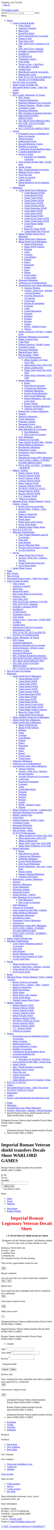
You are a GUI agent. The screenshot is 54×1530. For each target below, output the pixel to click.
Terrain (16, 131)
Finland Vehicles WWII (29, 475)
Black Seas (23, 31)
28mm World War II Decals (30, 555)
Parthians (28, 316)
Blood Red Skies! (26, 33)
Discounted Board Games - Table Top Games (27, 578)
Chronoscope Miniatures (35, 388)
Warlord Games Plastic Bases (31, 527)
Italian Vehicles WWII (28, 483)
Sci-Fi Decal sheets (27, 565)
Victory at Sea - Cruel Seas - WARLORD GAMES (31, 65)
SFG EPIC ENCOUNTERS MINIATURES (31, 124)
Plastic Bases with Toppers (30, 522)
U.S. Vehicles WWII (27, 496)
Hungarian (29, 265)
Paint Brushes (24, 542)
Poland (27, 272)
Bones (27, 383)
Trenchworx (24, 455)
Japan (26, 270)
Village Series (24, 180)
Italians (27, 267)
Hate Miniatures (31, 432)
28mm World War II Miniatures (32, 241)
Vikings (27, 329)
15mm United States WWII (36, 221)
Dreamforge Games (27, 450)
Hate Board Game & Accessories (33, 72)
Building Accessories (28, 146)
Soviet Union (30, 275)
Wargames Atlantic (27, 421)
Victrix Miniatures (26, 419)
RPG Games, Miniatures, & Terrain (29, 95)
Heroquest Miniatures (28, 110)
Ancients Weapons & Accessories (33, 296)
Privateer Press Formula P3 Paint (33, 547)
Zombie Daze (24, 69)
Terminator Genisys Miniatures (32, 452)
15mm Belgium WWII (34, 193)
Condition (6, 1253)
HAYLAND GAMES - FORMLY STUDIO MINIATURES (34, 461)
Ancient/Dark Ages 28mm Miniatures (35, 285)
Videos (10, 1085)
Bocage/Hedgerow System (30, 144)
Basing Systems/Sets (27, 514)
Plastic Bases (24, 519)
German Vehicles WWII (29, 481)
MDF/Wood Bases (26, 517)
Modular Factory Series (29, 172)
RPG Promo (24, 97)
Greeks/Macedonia (32, 311)
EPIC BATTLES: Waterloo (30, 49)
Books (16, 92)
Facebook (11, 1422)
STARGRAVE (25, 56)
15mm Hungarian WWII (35, 208)
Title (3, 1349)
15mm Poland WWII (33, 216)
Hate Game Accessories (35, 434)
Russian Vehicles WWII (29, 493)
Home (10, 20)
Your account (7, 1474)
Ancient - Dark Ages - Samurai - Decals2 (31, 966)
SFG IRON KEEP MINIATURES (34, 121)
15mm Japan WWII (33, 213)
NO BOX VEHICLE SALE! (31, 488)
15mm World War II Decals (36, 231)
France (27, 262)
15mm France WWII (33, 203)
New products (13, 1447)
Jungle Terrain (24, 167)
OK (3, 1268)
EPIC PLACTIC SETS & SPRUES (34, 77)
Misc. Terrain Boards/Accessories (33, 169)
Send (13, 1369)
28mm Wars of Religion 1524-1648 (34, 846)
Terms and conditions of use (19, 1464)
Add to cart (8, 1186)
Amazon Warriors (32, 288)
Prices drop (12, 1444)
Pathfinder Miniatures (34, 391)
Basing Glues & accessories (31, 506)
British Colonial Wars (28, 339)
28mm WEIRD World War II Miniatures (31, 717)
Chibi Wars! (23, 342)
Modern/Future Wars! (28, 352)
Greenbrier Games (26, 108)
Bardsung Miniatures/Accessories (33, 337)
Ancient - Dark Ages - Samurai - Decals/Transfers (38, 291)
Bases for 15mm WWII (34, 229)
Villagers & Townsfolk (28, 439)
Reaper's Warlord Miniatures (37, 406)
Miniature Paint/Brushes (24, 532)
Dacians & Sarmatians (34, 303)
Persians (28, 319)
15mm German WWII (34, 205)
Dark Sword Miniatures (35, 396)
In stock (4, 1250)
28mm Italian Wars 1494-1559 (38, 365)
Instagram (11, 1430)
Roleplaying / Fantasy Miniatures (33, 411)
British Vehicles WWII (28, 473)
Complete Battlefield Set (29, 151)
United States (30, 277)
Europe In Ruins (25, 154)
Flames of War (25, 38)
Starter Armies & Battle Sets (25, 85)
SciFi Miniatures (25, 437)
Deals (9, 571)
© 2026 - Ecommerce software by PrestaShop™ (23, 1526)
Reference (6, 1248)
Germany (28, 254)
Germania (28, 306)
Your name (6, 1352)
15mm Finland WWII (34, 200)
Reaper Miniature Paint (28, 545)
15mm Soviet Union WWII (36, 218)
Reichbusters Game (27, 74)
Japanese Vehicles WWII (29, 486)
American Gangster (27, 28)
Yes (9, 1281)
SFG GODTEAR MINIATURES (33, 128)
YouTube (11, 1427)
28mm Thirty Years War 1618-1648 (34, 843)
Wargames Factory (26, 424)
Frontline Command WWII (30, 51)
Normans (28, 313)
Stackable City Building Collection (34, 1059)
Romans (28, 321)
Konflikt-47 (23, 54)
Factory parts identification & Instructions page (28, 1098)
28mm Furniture (25, 139)
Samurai (22, 414)
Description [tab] (12, 1208)
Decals (16, 553)
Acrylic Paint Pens (26, 550)
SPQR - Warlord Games (35, 326)
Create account (13, 1489)
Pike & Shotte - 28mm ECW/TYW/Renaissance (29, 356)
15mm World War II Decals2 (31, 563)
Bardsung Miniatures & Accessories (34, 103)
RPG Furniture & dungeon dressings (35, 113)
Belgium (28, 249)
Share (9, 1198)
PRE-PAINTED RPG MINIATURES (28, 116)
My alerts (11, 1491)
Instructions (12, 1092)
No (3, 1281)
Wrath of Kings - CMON (29, 427)
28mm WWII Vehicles (34, 247)
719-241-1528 (15, 1519)
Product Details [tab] (14, 1211)
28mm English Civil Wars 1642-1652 (35, 835)
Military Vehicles (20, 470)
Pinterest (11, 1203)
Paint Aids (23, 540)
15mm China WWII (33, 198)
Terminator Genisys (27, 59)
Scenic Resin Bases (27, 524)
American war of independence (32, 283)
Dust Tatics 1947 (26, 41)
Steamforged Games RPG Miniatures (35, 457)
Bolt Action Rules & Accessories (33, 36)
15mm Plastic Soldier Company (32, 709)
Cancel (5, 1369)
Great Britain (30, 257)
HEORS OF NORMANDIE (31, 79)
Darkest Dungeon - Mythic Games (34, 105)
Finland (27, 259)
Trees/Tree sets (25, 175)
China (27, 252)
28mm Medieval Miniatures (30, 445)
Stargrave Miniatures (27, 416)
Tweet (10, 1201)
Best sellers (12, 1449)
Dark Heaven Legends (34, 385)
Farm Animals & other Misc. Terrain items (32, 1062)
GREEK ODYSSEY (34, 409)
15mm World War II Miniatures (32, 190)
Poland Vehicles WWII (28, 491)
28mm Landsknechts (33, 367)
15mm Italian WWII (33, 211)
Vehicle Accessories (27, 499)
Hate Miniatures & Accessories (32, 429)
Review (5, 1358)
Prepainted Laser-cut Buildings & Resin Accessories (33, 134)
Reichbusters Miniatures (29, 447)
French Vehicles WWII (28, 478)
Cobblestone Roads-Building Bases (34, 149)
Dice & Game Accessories (25, 82)
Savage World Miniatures (35, 393)
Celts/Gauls (29, 301)
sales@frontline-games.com (22, 1521)
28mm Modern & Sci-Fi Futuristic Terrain (32, 1080)
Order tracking (13, 1484)
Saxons (27, 324)
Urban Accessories (26, 177)
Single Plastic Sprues (22, 568)
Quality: (10, 1344)
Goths (27, 308)
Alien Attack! (24, 25)
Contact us (12, 1466)
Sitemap (10, 1469)
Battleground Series (27, 141)
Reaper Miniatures (26, 380)
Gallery (10, 1095)
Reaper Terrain (31, 403)
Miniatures (17, 187)
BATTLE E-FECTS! (22, 529)
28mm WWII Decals (33, 244)
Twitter (10, 1424)
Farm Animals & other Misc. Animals (35, 442)
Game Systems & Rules (23, 23)
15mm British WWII (33, 195)
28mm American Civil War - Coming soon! (32, 810)
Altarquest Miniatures (28, 100)
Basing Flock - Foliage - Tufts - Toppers (31, 984)
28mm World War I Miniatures (32, 239)
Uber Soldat (23, 61)
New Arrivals (13, 576)
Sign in (10, 1486)
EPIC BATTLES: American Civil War (30, 601)
